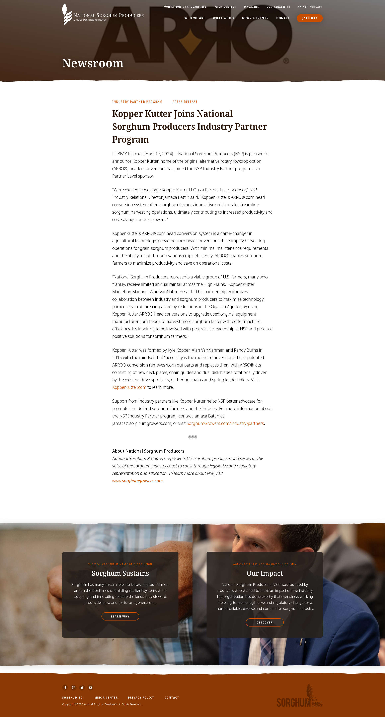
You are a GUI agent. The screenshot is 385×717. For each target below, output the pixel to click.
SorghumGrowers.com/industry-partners (225, 423)
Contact (171, 697)
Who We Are (194, 18)
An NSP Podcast (310, 7)
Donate (283, 18)
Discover (265, 622)
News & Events (255, 18)
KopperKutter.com (129, 387)
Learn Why (120, 616)
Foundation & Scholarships (185, 7)
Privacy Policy (141, 697)
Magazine (251, 7)
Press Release (185, 101)
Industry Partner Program (137, 101)
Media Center (106, 697)
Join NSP (309, 18)
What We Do (223, 18)
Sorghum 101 (73, 697)
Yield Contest (226, 7)
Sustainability (278, 7)
